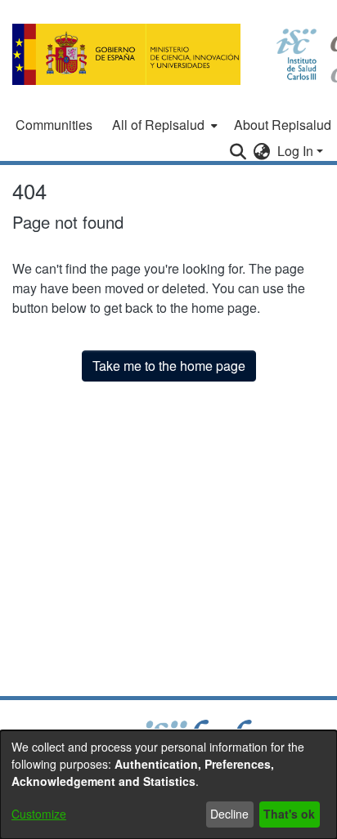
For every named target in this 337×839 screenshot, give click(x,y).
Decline (229, 814)
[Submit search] (238, 151)
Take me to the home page (168, 365)
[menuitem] (163, 125)
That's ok (289, 814)
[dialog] (168, 784)
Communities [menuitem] (54, 124)
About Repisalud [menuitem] (282, 124)
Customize (38, 814)
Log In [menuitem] (295, 150)
